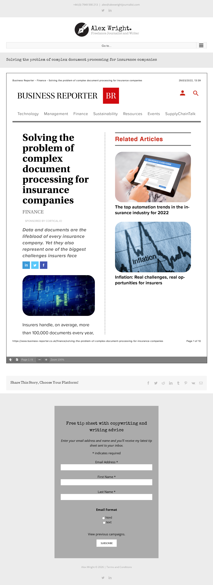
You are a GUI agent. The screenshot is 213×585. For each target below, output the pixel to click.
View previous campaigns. (106, 534)
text (108, 522)
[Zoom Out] (39, 359)
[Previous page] (10, 359)
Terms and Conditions (119, 567)
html (108, 517)
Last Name (106, 492)
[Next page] (17, 359)
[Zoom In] (46, 359)
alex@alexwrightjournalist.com (121, 4)
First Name (107, 477)
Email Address (106, 462)
